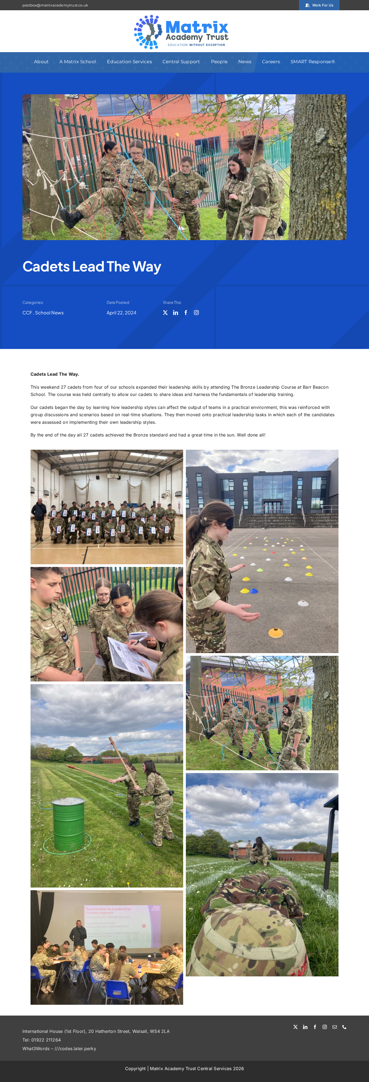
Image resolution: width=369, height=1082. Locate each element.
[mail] (335, 1027)
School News (49, 312)
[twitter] (165, 312)
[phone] (344, 1027)
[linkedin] (175, 312)
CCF (27, 312)
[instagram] (196, 312)
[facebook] (185, 312)
